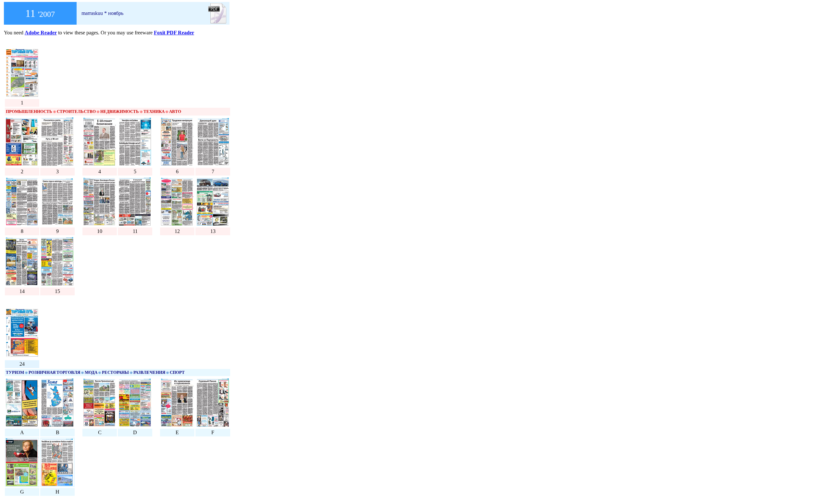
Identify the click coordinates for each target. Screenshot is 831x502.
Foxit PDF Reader (174, 32)
